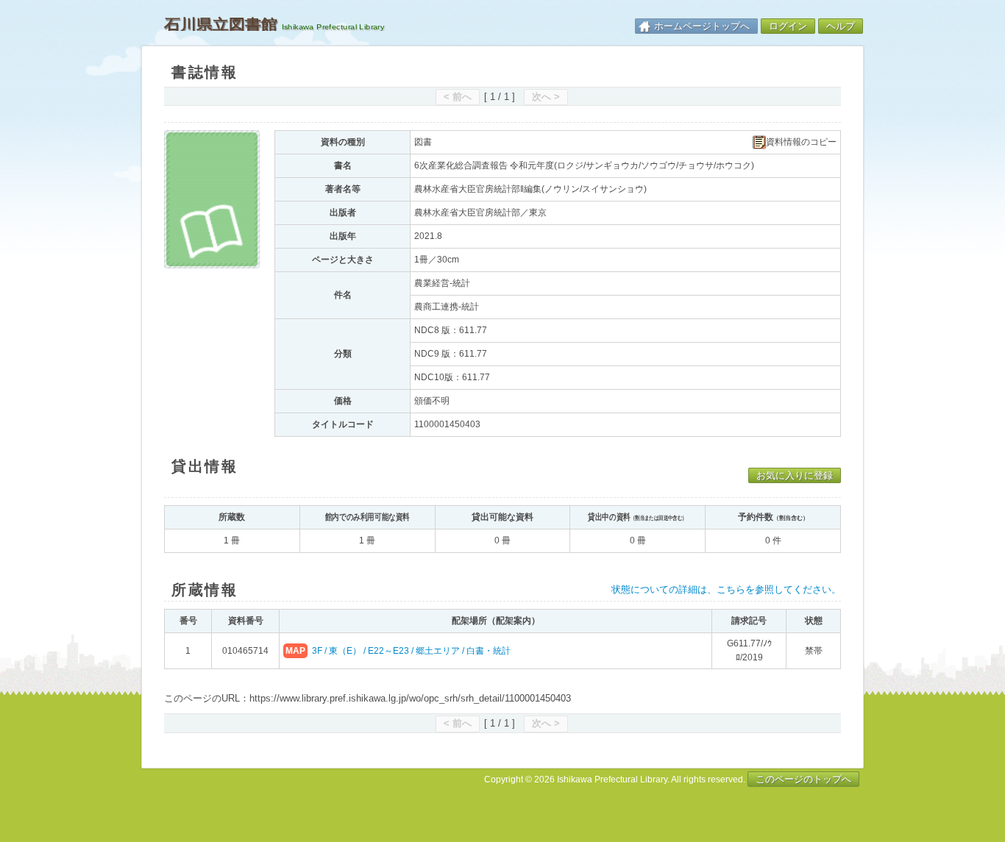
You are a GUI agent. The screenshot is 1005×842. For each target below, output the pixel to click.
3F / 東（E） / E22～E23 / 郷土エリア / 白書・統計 (411, 651)
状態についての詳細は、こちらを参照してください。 (726, 589)
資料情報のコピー (801, 143)
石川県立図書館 (220, 24)
